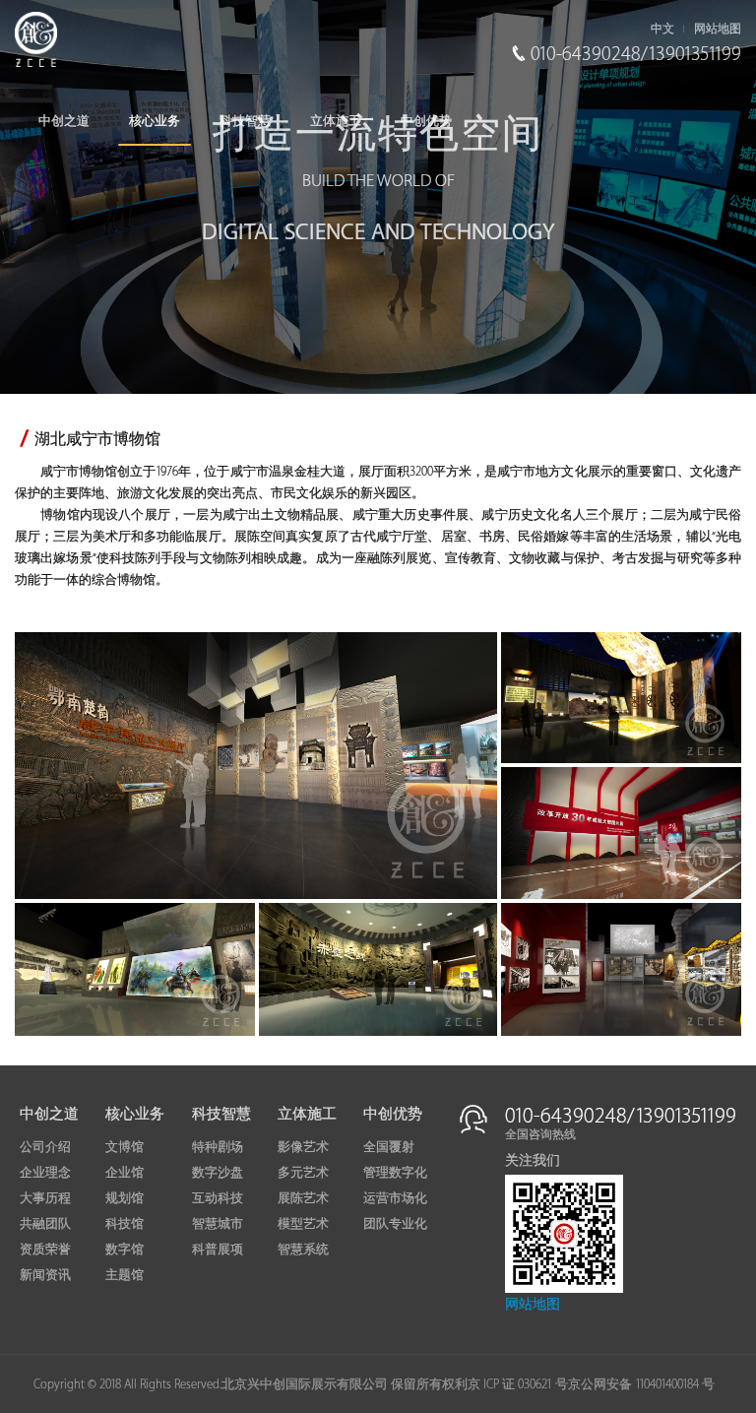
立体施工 (335, 121)
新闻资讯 (45, 1275)
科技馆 (124, 1224)
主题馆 (124, 1275)
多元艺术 (303, 1173)
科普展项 (217, 1249)
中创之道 (64, 121)
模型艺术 (303, 1224)
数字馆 (124, 1249)
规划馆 (124, 1198)
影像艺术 (303, 1147)
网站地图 (717, 29)
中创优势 (426, 121)
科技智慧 (245, 121)
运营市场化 (395, 1198)
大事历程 (45, 1198)
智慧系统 (303, 1249)
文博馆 (124, 1147)
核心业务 (154, 121)
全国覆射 (388, 1147)
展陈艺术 (303, 1198)
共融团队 (45, 1224)
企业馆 (124, 1173)
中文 (662, 29)
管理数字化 (395, 1173)
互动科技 (217, 1198)
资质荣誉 (45, 1249)
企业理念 (45, 1173)
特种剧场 (217, 1147)
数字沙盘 (217, 1173)
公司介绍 (45, 1147)
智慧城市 (217, 1224)
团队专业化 (395, 1224)
